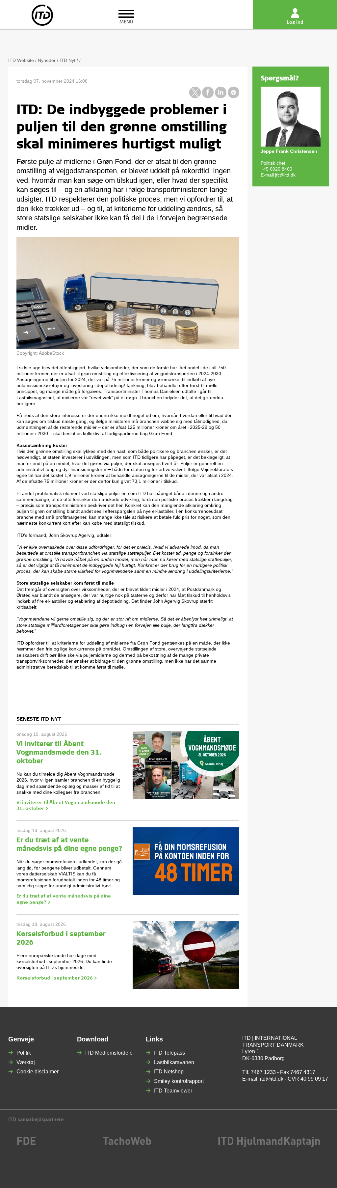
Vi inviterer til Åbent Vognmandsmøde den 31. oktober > (65, 806)
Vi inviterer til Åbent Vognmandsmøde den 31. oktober (59, 753)
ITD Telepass (169, 1053)
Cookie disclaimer (37, 1071)
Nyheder (47, 60)
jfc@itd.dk (285, 175)
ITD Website (21, 60)
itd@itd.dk (271, 1079)
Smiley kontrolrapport (179, 1081)
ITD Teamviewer (173, 1090)
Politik (23, 1053)
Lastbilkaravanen (174, 1062)
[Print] (233, 96)
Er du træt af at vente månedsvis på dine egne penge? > (63, 899)
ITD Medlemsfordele (109, 1053)
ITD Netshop (169, 1071)
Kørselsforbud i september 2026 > (56, 978)
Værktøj (25, 1062)
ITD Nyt (67, 60)
